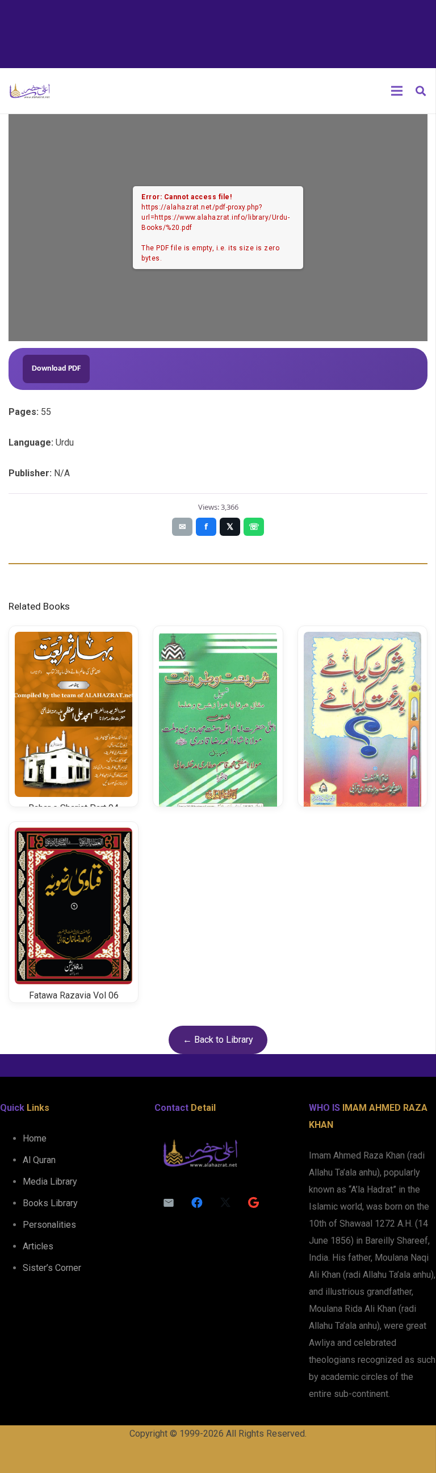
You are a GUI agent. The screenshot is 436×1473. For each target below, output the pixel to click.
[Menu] (397, 91)
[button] (420, 91)
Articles (38, 1246)
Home (35, 1138)
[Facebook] (197, 1203)
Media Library (50, 1181)
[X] (225, 1203)
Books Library (50, 1203)
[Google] (254, 1203)
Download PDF (56, 368)
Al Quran (39, 1160)
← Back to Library (218, 1039)
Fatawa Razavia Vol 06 (74, 995)
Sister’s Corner (52, 1267)
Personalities (49, 1224)
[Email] (168, 1203)
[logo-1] (29, 90)
